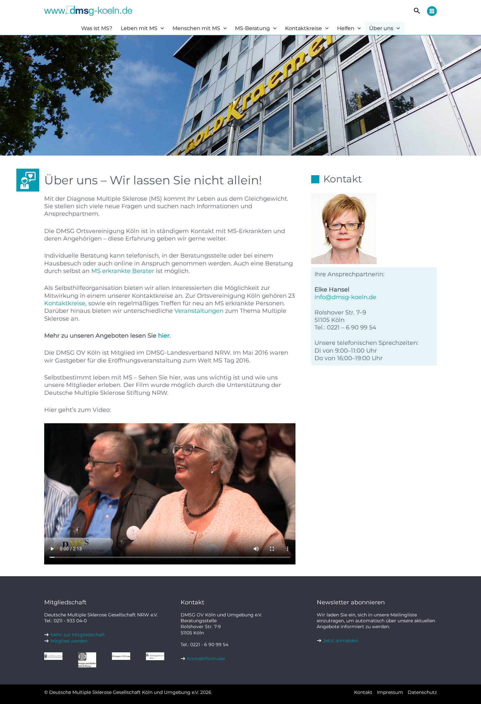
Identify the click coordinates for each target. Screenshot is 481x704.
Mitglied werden (69, 641)
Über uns (381, 28)
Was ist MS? (96, 28)
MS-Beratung (252, 28)
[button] (417, 11)
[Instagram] (432, 11)
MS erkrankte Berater (122, 271)
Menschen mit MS (196, 28)
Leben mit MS (139, 28)
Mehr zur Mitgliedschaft (77, 635)
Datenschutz (422, 692)
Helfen (345, 28)
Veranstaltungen (198, 310)
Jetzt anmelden (340, 641)
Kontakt (363, 692)
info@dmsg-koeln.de (345, 297)
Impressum (390, 692)
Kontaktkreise (303, 28)
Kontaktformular (206, 659)
